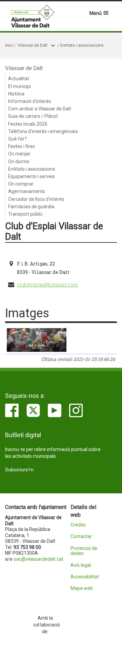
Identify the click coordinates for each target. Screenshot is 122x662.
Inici (9, 45)
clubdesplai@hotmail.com (47, 284)
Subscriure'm (19, 469)
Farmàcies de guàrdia (31, 206)
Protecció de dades (83, 551)
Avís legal (80, 565)
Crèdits (78, 525)
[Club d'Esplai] (36, 340)
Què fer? (17, 139)
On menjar (19, 153)
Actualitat (18, 78)
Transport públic (25, 214)
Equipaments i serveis (31, 176)
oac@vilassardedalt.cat (38, 559)
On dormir (18, 161)
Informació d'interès (29, 101)
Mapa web (81, 588)
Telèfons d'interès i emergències (43, 131)
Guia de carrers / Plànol (33, 116)
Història (16, 94)
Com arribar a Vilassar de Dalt (39, 108)
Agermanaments (26, 191)
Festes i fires (21, 146)
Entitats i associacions (82, 45)
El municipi (19, 86)
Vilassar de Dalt (32, 45)
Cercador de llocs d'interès (36, 199)
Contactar (81, 536)
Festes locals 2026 (27, 124)
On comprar (21, 184)
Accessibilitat (84, 576)
